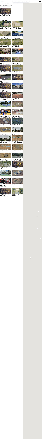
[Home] (2, 1)
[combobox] (26, 1)
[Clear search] (28, 1)
